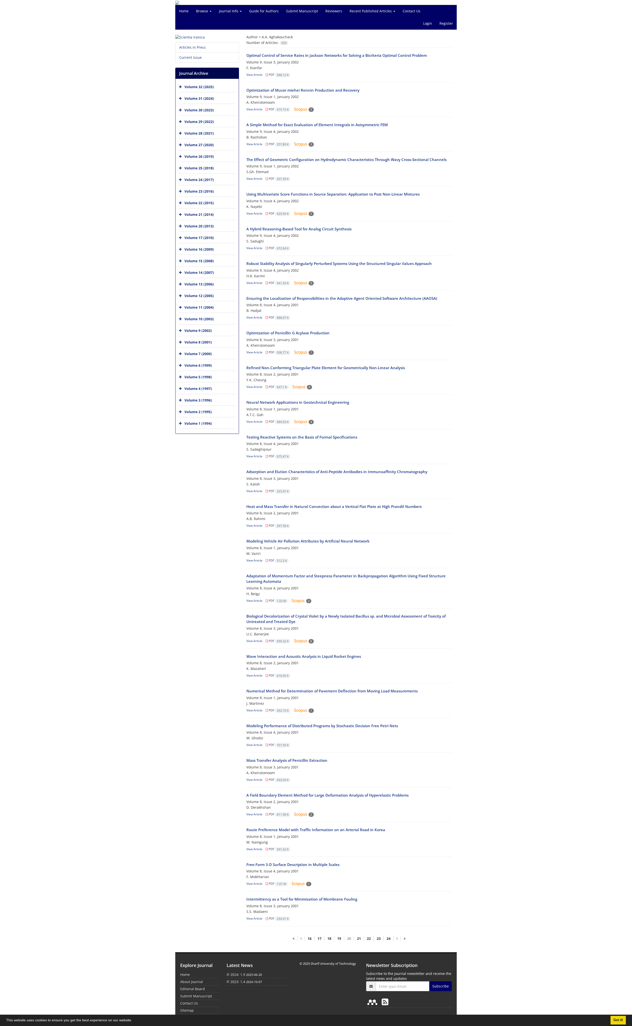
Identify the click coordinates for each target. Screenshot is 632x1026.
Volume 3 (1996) (198, 400)
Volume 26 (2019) (199, 156)
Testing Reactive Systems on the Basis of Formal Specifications (301, 437)
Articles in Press (192, 47)
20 (349, 938)
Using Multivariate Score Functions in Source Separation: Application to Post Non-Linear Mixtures (333, 194)
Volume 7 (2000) (198, 353)
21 (359, 938)
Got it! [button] (618, 1020)
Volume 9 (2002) (198, 330)
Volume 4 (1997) (198, 388)
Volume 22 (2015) (199, 203)
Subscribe (440, 986)
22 (369, 938)
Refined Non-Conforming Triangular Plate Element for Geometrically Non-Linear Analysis (325, 367)
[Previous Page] (301, 938)
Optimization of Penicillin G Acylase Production (288, 332)
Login (427, 23)
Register (446, 23)
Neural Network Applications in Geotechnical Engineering (297, 402)
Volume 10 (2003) (199, 319)
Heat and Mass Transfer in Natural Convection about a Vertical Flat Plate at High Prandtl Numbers (334, 506)
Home (184, 11)
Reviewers (333, 11)
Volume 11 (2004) (199, 307)
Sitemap (187, 1010)
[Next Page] (397, 938)
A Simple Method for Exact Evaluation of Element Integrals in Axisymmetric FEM (317, 124)
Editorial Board (192, 988)
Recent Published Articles (371, 11)
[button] (134, 1021)
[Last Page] (404, 938)
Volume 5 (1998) (198, 377)
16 (310, 938)
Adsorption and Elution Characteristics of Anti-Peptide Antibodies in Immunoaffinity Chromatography (336, 471)
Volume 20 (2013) (199, 226)
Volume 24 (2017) (199, 179)
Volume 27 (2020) (199, 144)
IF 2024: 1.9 (236, 974)
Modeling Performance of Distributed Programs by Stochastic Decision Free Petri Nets (322, 725)
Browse (202, 11)
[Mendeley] (373, 1001)
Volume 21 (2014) (199, 214)
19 (339, 938)
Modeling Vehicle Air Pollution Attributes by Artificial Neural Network (308, 541)
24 (389, 938)
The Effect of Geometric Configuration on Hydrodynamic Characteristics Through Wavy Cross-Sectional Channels (346, 159)
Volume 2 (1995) (198, 411)
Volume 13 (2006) (199, 284)
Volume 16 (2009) (199, 249)
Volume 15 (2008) (199, 261)
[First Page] (293, 938)
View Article (254, 75)
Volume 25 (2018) (199, 168)
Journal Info (229, 11)
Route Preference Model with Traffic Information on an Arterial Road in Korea (315, 829)
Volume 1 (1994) (198, 423)
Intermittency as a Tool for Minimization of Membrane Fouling (301, 899)
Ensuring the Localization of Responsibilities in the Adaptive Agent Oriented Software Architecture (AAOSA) (341, 298)
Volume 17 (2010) (199, 237)
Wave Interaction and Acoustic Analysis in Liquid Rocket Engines (303, 656)
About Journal (191, 981)
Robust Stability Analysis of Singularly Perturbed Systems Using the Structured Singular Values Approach (339, 263)
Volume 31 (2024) (199, 98)
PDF (278, 75)
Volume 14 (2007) (199, 272)
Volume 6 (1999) (198, 365)
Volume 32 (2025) (199, 86)
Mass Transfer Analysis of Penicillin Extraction (286, 760)
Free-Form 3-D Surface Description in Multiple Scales (292, 864)
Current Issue (190, 57)
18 (329, 938)
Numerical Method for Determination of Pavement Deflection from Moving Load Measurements (332, 690)
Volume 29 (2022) (199, 121)
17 (319, 938)
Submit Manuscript (302, 11)
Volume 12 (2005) (199, 295)
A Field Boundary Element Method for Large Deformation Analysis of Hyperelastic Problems (327, 795)
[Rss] (385, 1001)
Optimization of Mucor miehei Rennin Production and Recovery (302, 90)
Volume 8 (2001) (198, 342)
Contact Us (411, 11)
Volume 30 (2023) (199, 110)
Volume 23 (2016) (199, 191)
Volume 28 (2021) (199, 133)
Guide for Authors (264, 11)
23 (379, 938)
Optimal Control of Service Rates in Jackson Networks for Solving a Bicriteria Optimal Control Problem (336, 55)
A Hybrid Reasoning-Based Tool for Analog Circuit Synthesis (299, 228)
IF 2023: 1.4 (236, 981)
